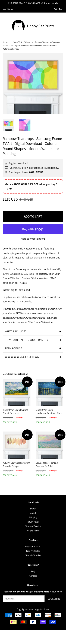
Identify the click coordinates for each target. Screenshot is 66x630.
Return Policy (33, 521)
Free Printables (33, 550)
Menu (10, 9)
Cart (60, 9)
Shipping (33, 517)
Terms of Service (33, 526)
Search (33, 508)
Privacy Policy (33, 530)
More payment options (33, 238)
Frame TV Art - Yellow (21, 42)
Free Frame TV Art (33, 546)
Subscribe (54, 598)
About (33, 512)
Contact (33, 575)
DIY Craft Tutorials (33, 555)
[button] (33, 331)
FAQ (33, 571)
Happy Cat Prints (41, 609)
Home (5, 42)
